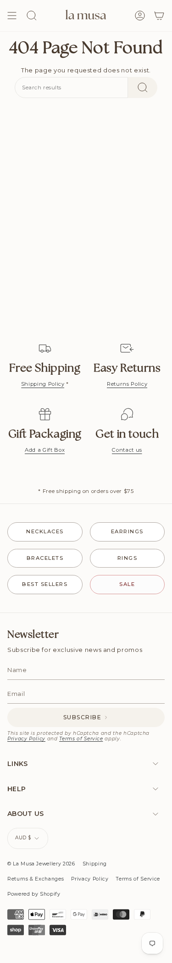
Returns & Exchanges (35, 879)
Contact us (127, 450)
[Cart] (159, 15)
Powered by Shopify (34, 894)
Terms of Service (81, 739)
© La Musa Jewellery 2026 (41, 864)
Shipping (95, 864)
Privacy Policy (26, 739)
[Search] (142, 87)
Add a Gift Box (45, 450)
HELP (16, 789)
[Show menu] (12, 15)
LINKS (17, 764)
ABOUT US (25, 814)
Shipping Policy (43, 384)
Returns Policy (127, 384)
